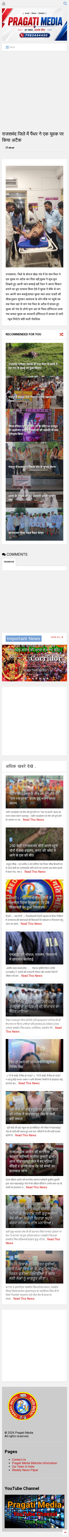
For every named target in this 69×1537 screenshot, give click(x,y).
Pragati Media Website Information (34, 1463)
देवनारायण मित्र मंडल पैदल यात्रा (26, 533)
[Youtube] (3, 3)
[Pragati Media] (34, 39)
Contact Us (19, 1459)
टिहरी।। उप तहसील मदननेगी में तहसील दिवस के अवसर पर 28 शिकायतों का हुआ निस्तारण (30, 903)
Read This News (35, 670)
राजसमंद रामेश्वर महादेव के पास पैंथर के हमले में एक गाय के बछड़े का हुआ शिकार (32, 366)
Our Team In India (23, 1466)
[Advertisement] (34, 90)
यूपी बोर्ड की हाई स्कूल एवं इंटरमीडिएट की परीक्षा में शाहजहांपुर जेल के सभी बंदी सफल (33, 1114)
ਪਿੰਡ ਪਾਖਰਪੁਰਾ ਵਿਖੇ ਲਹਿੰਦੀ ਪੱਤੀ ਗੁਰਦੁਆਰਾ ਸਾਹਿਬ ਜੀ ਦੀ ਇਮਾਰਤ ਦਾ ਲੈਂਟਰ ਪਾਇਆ (34, 1007)
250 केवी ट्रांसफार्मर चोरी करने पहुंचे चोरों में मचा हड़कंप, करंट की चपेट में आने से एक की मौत (33, 851)
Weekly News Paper (25, 1470)
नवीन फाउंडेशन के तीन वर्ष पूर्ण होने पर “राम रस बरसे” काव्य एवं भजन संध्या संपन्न (34, 798)
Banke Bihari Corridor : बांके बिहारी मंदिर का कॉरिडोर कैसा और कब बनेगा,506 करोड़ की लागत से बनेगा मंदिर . (34, 646)
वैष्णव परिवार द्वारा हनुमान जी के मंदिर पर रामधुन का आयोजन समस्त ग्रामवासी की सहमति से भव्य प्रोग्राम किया (33, 430)
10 (11, 1258)
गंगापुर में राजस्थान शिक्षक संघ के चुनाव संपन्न (32, 467)
